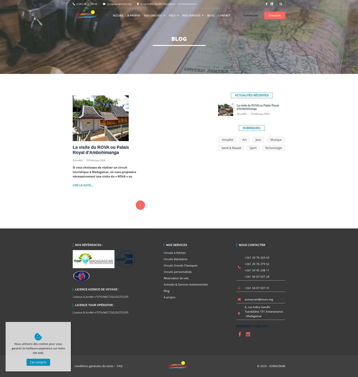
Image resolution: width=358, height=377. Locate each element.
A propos (133, 15)
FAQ (120, 366)
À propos (169, 297)
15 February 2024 (259, 114)
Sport (253, 148)
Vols (172, 15)
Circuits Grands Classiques (180, 265)
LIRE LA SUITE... (83, 185)
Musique (276, 139)
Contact (224, 15)
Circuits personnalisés (178, 272)
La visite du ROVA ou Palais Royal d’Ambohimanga (101, 150)
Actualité (241, 114)
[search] (281, 4)
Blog (210, 15)
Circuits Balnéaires (175, 259)
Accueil (118, 15)
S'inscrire (275, 15)
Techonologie (273, 148)
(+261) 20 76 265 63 (86, 4)
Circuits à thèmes (175, 253)
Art (244, 139)
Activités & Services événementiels (186, 284)
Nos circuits (153, 15)
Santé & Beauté (231, 148)
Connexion (250, 15)
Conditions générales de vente (94, 366)
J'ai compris (38, 362)
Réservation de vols (176, 278)
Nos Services (191, 15)
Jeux (258, 139)
